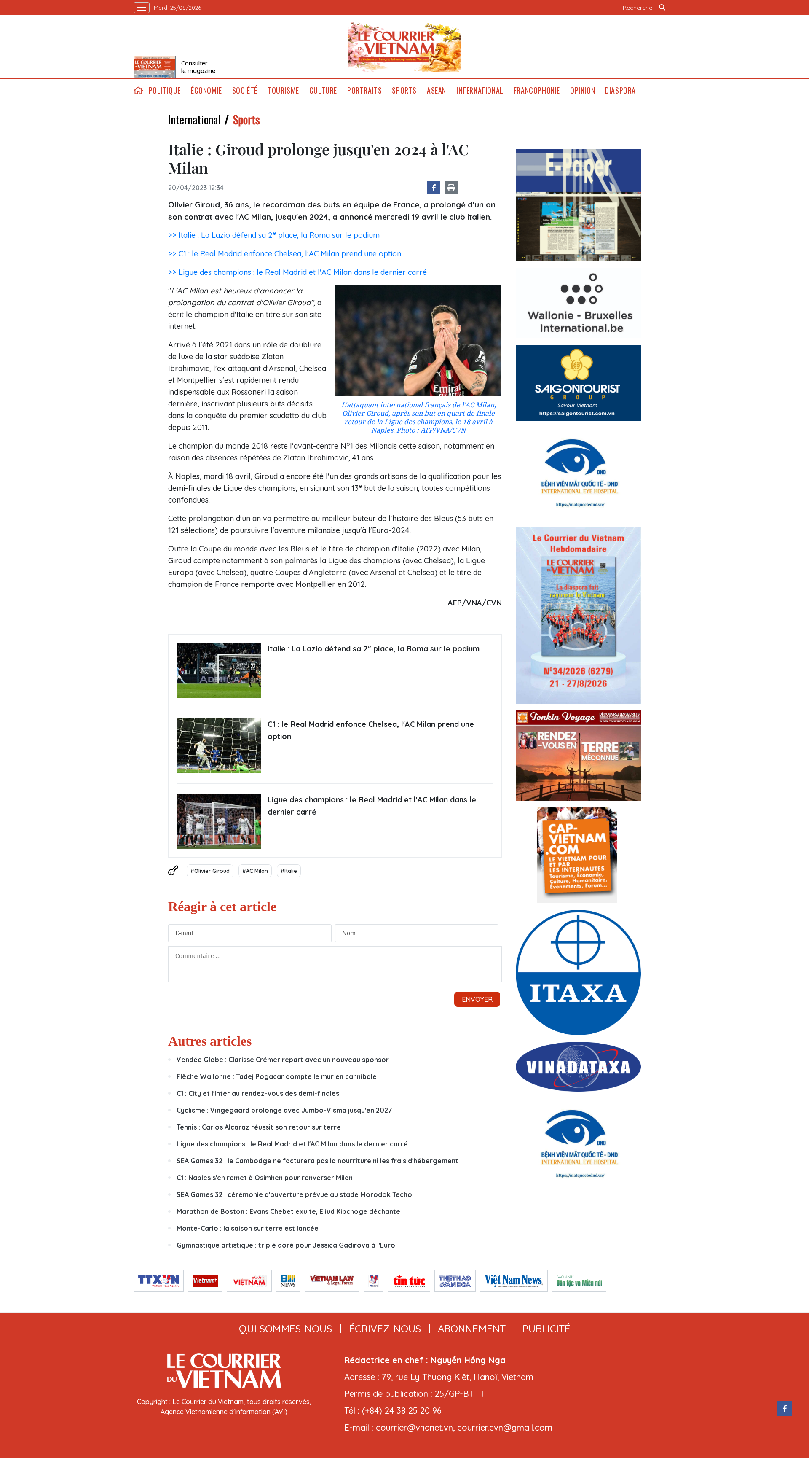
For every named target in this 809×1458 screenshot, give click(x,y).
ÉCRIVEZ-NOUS (385, 1328)
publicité (546, 1328)
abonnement (472, 1328)
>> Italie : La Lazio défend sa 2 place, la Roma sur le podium (274, 235)
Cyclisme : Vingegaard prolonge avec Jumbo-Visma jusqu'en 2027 (284, 1110)
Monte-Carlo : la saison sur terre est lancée (248, 1228)
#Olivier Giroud (210, 870)
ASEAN (436, 90)
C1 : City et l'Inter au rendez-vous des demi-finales (258, 1093)
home (139, 90)
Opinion (582, 90)
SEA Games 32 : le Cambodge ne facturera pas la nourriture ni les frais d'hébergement (317, 1161)
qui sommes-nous (285, 1328)
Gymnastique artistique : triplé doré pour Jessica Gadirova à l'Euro (286, 1245)
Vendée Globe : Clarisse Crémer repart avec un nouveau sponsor (283, 1059)
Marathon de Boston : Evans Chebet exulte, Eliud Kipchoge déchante (288, 1211)
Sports (404, 90)
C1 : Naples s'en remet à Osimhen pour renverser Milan (265, 1177)
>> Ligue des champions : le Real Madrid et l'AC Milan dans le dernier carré (297, 272)
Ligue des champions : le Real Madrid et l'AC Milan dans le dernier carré (372, 806)
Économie (206, 90)
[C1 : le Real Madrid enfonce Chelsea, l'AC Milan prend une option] (219, 745)
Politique (165, 90)
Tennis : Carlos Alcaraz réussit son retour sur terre (259, 1127)
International (480, 90)
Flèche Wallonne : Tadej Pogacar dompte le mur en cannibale (277, 1076)
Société (244, 90)
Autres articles (210, 1041)
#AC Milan (255, 870)
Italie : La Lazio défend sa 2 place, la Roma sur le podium (374, 648)
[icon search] (662, 7)
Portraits (364, 90)
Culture (323, 90)
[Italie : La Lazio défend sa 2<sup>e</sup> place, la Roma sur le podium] (219, 670)
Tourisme (283, 90)
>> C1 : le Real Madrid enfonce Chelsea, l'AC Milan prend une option (284, 253)
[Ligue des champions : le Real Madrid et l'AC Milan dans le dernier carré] (219, 821)
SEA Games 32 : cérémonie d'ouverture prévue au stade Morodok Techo (294, 1194)
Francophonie (537, 90)
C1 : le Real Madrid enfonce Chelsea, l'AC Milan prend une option (371, 730)
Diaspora (620, 90)
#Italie (289, 870)
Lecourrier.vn (404, 47)
